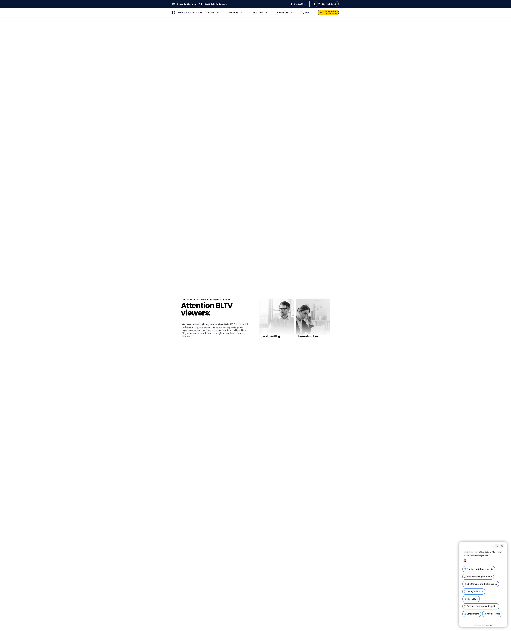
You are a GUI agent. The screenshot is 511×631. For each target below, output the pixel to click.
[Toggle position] (496, 546)
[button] (213, 12)
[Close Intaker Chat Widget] (502, 546)
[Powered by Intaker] (488, 625)
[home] (187, 12)
